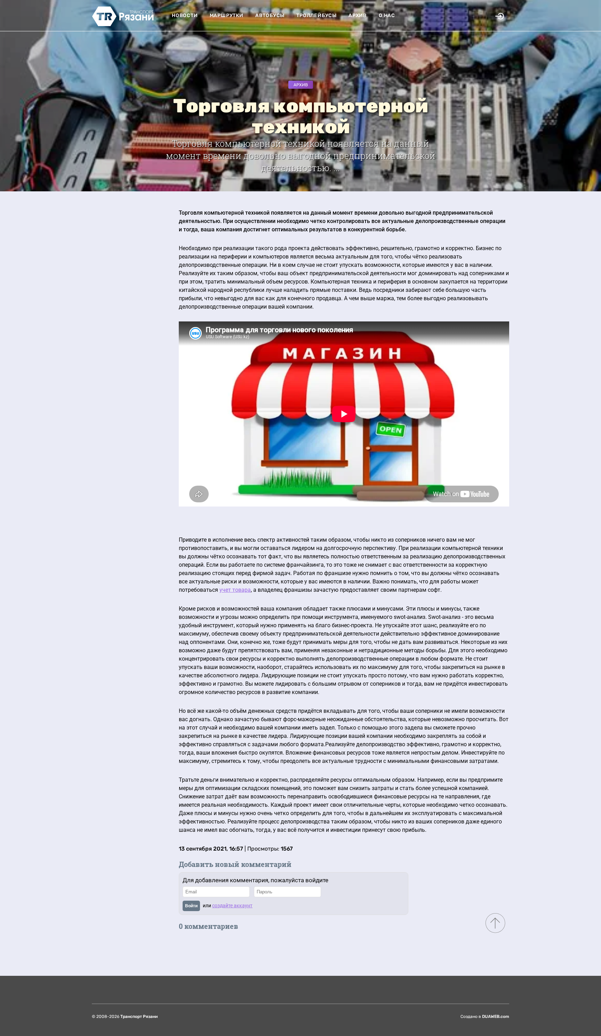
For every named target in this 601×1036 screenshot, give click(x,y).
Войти (191, 905)
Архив (357, 15)
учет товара (235, 590)
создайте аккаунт (232, 905)
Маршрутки (226, 15)
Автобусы (270, 15)
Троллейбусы (316, 15)
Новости (185, 15)
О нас (387, 15)
